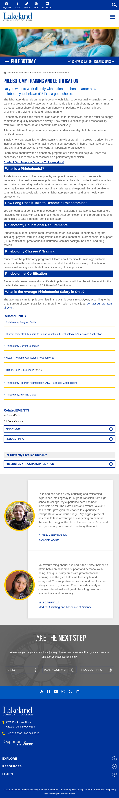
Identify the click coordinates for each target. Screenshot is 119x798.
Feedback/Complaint (104, 789)
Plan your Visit (56, 669)
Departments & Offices (18, 72)
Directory (88, 789)
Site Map (65, 789)
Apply (11, 669)
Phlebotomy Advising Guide (21, 394)
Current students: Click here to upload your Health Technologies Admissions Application (54, 334)
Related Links (102, 61)
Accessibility (49, 793)
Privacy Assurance (66, 793)
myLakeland (17, 18)
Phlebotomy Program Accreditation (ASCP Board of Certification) (41, 383)
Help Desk (77, 789)
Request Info (14, 439)
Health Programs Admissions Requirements (30, 357)
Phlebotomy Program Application (29, 464)
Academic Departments (43, 72)
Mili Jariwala (48, 602)
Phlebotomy (63, 72)
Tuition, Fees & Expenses (20, 370)
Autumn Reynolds (52, 535)
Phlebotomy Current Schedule (22, 346)
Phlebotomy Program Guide (21, 322)
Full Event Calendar (14, 421)
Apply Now (12, 429)
